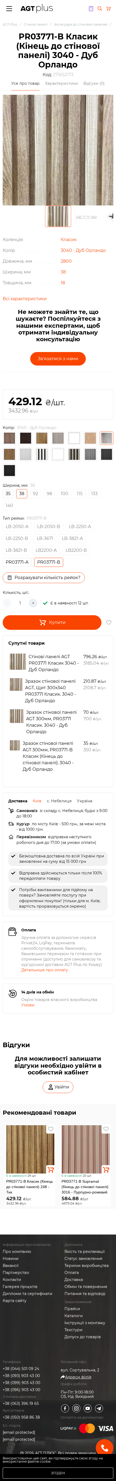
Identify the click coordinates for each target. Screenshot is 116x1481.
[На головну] (37, 8)
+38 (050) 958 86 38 (21, 1417)
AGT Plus (10, 24)
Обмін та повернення (85, 1286)
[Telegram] (99, 1408)
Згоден (58, 1473)
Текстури (73, 1330)
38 (63, 272)
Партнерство (16, 1272)
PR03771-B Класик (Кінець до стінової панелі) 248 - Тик (29, 1186)
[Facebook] (65, 1408)
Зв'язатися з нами (58, 358)
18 (63, 282)
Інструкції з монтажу (84, 1323)
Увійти (61, 1087)
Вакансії (11, 1265)
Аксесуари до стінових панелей (80, 24)
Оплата (71, 1272)
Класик (69, 239)
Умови (28, 1005)
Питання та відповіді (84, 1293)
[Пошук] (100, 8)
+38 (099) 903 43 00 (21, 1383)
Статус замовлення (83, 1258)
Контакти (12, 1279)
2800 (66, 261)
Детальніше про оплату (44, 970)
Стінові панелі (35, 24)
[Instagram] (76, 1408)
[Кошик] (108, 8)
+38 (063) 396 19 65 (21, 1403)
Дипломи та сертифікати (27, 1293)
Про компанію (17, 1251)
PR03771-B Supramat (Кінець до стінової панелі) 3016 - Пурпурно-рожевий (85, 1186)
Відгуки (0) (94, 83)
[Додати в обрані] (50, 1129)
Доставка (73, 1279)
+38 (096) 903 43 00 (21, 1390)
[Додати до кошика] (50, 1169)
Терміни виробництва (86, 1265)
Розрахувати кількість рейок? (47, 577)
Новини (11, 1258)
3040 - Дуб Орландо (83, 250)
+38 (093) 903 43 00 (21, 1376)
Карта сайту (14, 1301)
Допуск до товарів (82, 1337)
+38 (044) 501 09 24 (21, 1369)
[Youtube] (87, 1408)
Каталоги (73, 1316)
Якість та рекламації (84, 1251)
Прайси (72, 1309)
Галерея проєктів (20, 1286)
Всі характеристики (25, 298)
